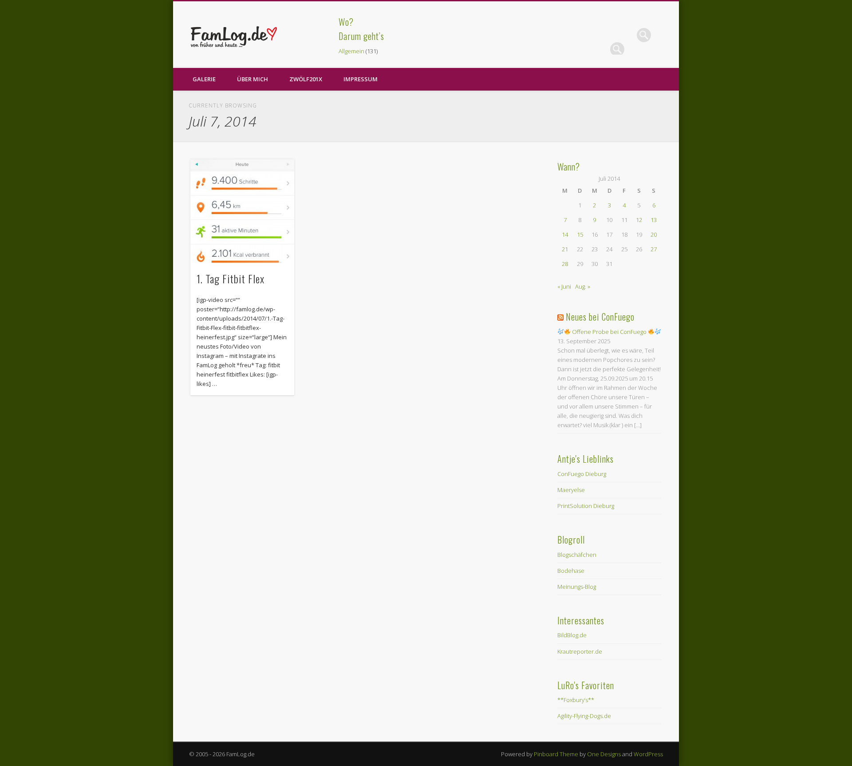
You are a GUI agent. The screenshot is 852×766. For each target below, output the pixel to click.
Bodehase (570, 571)
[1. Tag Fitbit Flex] (242, 211)
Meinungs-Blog (576, 587)
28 (565, 264)
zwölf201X (305, 79)
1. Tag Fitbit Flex (230, 278)
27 (654, 249)
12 (639, 220)
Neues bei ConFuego (600, 316)
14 (565, 234)
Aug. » (582, 286)
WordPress (648, 754)
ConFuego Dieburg (581, 474)
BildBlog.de (572, 635)
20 (654, 234)
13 (654, 220)
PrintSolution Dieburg (585, 506)
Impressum (360, 79)
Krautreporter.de (579, 651)
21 (565, 249)
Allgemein (351, 51)
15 (580, 234)
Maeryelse (571, 490)
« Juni (564, 286)
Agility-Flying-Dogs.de (584, 716)
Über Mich (252, 79)
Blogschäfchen (576, 555)
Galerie (204, 79)
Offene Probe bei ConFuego (609, 332)
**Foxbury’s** (575, 700)
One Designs (604, 754)
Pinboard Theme (556, 754)
